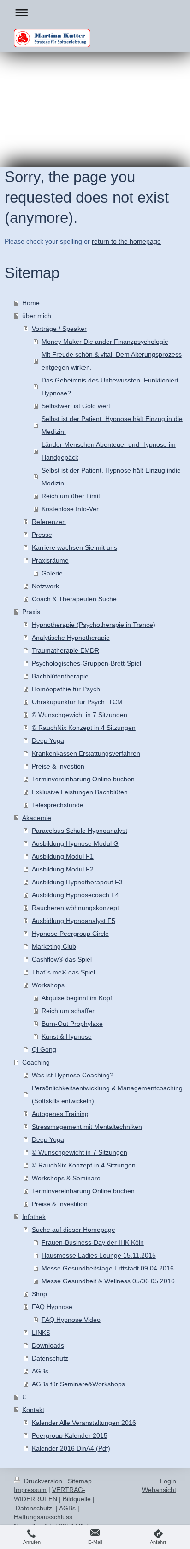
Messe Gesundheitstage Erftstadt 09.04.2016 (108, 1268)
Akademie (36, 817)
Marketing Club (54, 946)
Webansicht (159, 1489)
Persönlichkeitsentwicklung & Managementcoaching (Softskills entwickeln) (107, 1094)
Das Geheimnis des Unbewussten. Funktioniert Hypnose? (110, 386)
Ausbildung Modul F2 (63, 869)
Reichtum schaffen (69, 1010)
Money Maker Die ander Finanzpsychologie (105, 341)
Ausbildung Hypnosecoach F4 (75, 895)
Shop (39, 1294)
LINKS (41, 1332)
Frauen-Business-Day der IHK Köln (93, 1242)
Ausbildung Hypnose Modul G (75, 843)
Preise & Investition (60, 1203)
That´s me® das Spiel (63, 972)
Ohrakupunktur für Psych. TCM (77, 702)
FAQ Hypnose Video (71, 1319)
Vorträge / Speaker (59, 328)
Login (168, 1481)
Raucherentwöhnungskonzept (75, 907)
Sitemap (80, 1481)
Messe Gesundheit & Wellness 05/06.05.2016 (108, 1281)
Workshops (48, 985)
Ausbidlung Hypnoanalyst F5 (73, 920)
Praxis (31, 611)
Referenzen (49, 521)
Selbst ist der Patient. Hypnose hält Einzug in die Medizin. (112, 425)
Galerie (52, 573)
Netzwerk (45, 586)
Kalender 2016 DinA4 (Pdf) (71, 1448)
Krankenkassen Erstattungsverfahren (86, 753)
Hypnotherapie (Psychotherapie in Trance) (93, 624)
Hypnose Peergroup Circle (70, 933)
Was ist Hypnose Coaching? (72, 1075)
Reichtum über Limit (71, 496)
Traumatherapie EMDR (65, 650)
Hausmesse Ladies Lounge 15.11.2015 (99, 1255)
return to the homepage (126, 241)
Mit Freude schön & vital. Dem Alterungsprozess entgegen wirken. (112, 361)
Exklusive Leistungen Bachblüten (80, 792)
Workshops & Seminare (66, 1178)
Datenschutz (50, 1358)
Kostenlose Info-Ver (70, 509)
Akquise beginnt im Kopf (77, 998)
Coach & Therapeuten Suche (74, 599)
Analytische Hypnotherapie (71, 637)
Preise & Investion (58, 766)
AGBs (40, 1371)
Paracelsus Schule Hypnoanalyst (79, 830)
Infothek (34, 1216)
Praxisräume (50, 560)
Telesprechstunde (57, 805)
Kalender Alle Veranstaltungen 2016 (84, 1422)
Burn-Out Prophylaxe (72, 1023)
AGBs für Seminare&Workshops (78, 1384)
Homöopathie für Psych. (67, 689)
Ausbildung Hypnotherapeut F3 (77, 882)
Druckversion (43, 1481)
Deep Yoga (48, 740)
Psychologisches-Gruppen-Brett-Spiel (86, 663)
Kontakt (33, 1409)
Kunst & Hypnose (67, 1036)
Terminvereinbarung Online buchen (83, 779)
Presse (42, 534)
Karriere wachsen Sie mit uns (74, 547)
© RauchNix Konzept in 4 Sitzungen (84, 727)
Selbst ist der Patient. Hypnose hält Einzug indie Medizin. (111, 477)
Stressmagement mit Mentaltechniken (87, 1126)
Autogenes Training (60, 1113)
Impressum (30, 1489)
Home (31, 303)
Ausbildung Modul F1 (63, 856)
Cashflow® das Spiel (62, 959)
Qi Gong (44, 1049)
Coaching (36, 1062)
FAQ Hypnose (52, 1306)
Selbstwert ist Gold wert (76, 406)
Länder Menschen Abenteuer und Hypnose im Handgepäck (109, 451)
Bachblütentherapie (60, 676)
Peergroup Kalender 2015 (69, 1435)
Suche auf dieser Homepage (73, 1229)
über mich (36, 315)
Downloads (48, 1345)
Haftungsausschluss (43, 1517)
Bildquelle (77, 1499)
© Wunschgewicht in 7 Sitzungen (79, 714)
